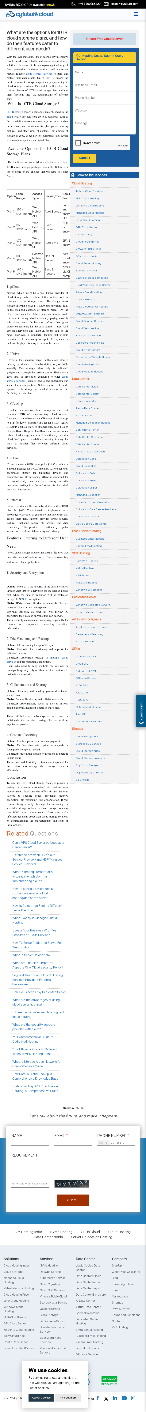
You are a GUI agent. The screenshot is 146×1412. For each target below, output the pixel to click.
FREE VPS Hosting (87, 582)
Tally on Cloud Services (89, 191)
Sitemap (117, 1302)
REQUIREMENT (24, 1155)
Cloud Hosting (82, 183)
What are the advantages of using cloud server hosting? (36, 1002)
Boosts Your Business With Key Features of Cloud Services (34, 933)
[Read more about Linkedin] (115, 1398)
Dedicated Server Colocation (93, 502)
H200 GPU (82, 699)
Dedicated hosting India (90, 342)
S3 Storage (82, 779)
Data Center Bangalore (91, 1295)
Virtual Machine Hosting (19, 1288)
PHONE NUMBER (113, 1136)
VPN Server (82, 575)
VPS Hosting (81, 553)
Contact (117, 1321)
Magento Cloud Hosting (19, 1330)
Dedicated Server (84, 597)
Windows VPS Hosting (89, 589)
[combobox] (104, 1143)
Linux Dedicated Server (90, 612)
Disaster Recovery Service (52, 1330)
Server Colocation (87, 401)
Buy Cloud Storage (87, 765)
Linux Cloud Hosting (88, 220)
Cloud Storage (13, 1272)
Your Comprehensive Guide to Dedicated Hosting (32, 1039)
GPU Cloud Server (86, 227)
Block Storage (49, 1315)
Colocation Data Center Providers (96, 509)
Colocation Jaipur (86, 487)
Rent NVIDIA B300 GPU (89, 721)
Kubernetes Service (53, 1278)
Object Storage (50, 1309)
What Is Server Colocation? (31, 955)
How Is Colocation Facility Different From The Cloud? (37, 908)
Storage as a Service (88, 743)
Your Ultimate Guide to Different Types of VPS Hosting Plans (34, 1052)
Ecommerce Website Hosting (93, 357)
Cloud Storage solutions (90, 758)
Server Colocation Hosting (91, 1237)
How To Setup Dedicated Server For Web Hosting (37, 945)
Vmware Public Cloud (89, 249)
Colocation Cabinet (87, 516)
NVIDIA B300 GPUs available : (26, 5)
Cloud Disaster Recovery (91, 321)
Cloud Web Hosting (87, 328)
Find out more (68, 1397)
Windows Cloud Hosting (90, 205)
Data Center (80, 379)
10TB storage (15, 112)
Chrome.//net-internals (90, 313)
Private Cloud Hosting (89, 292)
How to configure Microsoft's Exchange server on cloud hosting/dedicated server (32, 893)
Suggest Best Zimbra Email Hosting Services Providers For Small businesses (37, 980)
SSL (25, 599)
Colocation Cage (86, 458)
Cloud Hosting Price (87, 241)
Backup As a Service (88, 335)
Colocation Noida (86, 480)
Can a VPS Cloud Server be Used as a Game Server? (38, 845)
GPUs (76, 649)
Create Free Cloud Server (104, 39)
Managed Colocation (88, 494)
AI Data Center (85, 415)
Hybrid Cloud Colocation (90, 451)
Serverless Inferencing (89, 634)
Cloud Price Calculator (126, 1272)
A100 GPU (82, 692)
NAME (16, 1136)
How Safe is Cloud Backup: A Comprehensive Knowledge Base (35, 1076)
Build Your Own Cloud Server (93, 285)
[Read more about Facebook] (97, 1398)
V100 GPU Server (86, 656)
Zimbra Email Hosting (89, 546)
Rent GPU (81, 714)
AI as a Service (85, 641)
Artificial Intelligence (86, 619)
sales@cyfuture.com (124, 4)
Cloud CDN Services (53, 1290)
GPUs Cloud (90, 1232)
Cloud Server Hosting (88, 263)
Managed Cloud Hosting (90, 212)
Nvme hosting (84, 234)
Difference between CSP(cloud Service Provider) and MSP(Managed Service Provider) (37, 859)
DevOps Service (50, 1272)
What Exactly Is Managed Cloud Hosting (34, 920)
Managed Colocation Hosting (93, 422)
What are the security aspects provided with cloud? (33, 1027)
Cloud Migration (50, 1284)
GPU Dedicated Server (89, 707)
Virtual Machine (85, 568)
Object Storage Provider (90, 772)
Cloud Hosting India (87, 364)
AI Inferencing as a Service (92, 627)
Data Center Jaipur (87, 393)
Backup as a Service (53, 1321)
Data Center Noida (87, 386)
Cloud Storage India (87, 736)
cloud (10, 116)
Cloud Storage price (88, 751)
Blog (115, 1278)
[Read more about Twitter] (106, 1398)
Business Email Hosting (90, 538)
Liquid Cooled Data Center (91, 523)
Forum (116, 1290)
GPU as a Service (86, 678)
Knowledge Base (123, 1284)
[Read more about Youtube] (124, 1398)
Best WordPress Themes (50, 1340)
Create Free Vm (85, 299)
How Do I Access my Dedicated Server (39, 992)
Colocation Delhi (85, 473)
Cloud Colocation (86, 466)
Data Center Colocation (90, 437)
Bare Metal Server (86, 270)
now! (50, 5)
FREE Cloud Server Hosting (92, 306)
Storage (77, 729)
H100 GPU (82, 685)
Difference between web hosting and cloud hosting (38, 1015)
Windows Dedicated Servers (93, 604)
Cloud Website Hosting (89, 371)
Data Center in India (87, 444)
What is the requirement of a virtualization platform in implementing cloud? (32, 876)
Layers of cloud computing (92, 277)
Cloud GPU (82, 663)
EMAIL (61, 1136)
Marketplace (120, 1296)
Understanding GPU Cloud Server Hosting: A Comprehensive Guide (35, 1089)
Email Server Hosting (86, 531)
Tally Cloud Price (14, 1336)
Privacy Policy (121, 1309)
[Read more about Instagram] (133, 1398)
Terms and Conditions (126, 1315)
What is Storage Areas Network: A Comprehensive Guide (36, 1064)
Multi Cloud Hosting (87, 198)
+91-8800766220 (89, 4)
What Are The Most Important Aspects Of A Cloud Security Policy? (37, 965)
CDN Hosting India (86, 256)
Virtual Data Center (87, 430)
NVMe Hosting (61, 1232)
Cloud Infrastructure (88, 350)
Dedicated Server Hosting (87, 1322)
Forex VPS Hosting (87, 561)
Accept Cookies (41, 1397)
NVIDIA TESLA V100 (87, 671)
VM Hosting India (28, 1232)
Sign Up (117, 1265)
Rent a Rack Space (87, 408)
